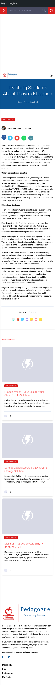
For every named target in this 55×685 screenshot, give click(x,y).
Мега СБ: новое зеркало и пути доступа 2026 (23, 545)
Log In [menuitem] (4, 3)
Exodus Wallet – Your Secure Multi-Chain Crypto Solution (24, 393)
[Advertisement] (27, 42)
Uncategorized (8, 119)
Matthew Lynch (15, 128)
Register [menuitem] (13, 3)
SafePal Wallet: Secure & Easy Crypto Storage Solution (25, 469)
